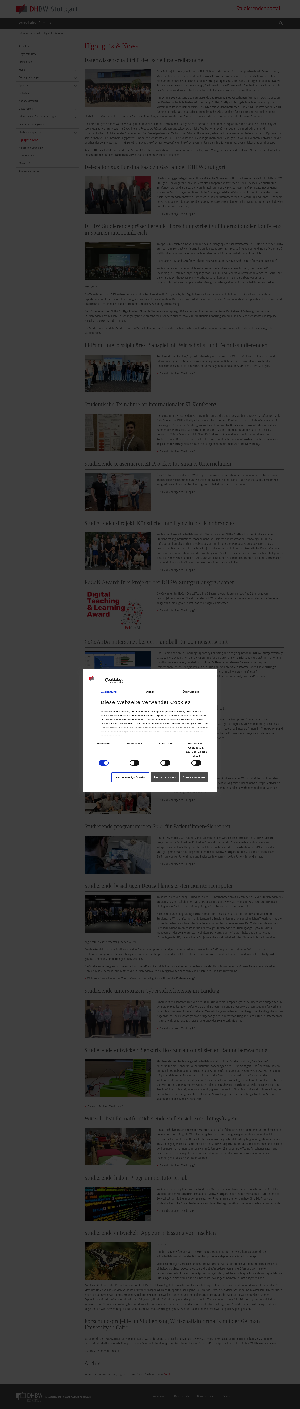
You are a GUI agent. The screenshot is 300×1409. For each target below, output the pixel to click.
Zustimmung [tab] (109, 691)
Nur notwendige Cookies (130, 777)
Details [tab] (150, 691)
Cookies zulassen (194, 777)
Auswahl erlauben (165, 777)
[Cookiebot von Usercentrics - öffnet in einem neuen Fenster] (107, 680)
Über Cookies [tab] (191, 691)
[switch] (134, 763)
